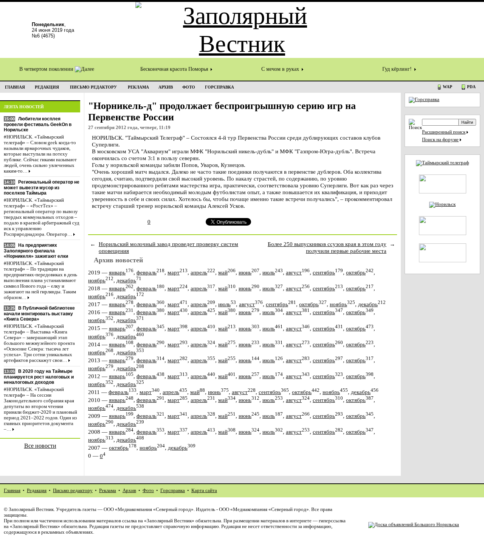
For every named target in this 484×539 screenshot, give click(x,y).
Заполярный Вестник (31, 509)
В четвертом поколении (47, 69)
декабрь (126, 280)
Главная (12, 490)
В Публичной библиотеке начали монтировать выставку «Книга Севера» (39, 313)
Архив (129, 490)
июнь (245, 272)
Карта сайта (204, 490)
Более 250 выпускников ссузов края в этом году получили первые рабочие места (327, 247)
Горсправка (172, 490)
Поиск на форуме (440, 139)
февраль (147, 272)
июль (268, 272)
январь (117, 272)
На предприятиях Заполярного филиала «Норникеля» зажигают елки (36, 251)
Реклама (107, 490)
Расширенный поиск (443, 132)
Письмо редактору (73, 490)
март (174, 272)
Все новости (40, 445)
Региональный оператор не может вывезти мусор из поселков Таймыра (41, 187)
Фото (148, 490)
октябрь (356, 272)
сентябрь (324, 272)
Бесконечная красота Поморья (174, 69)
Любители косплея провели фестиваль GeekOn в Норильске (37, 124)
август (294, 272)
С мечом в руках (281, 69)
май (223, 272)
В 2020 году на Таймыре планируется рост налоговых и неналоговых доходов (39, 377)
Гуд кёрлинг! (397, 69)
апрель (199, 272)
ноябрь (96, 280)
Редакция (37, 490)
